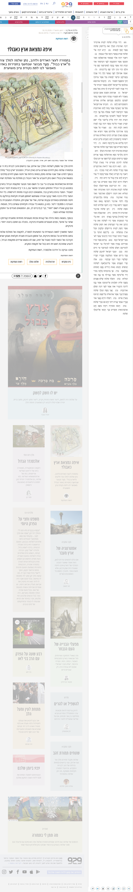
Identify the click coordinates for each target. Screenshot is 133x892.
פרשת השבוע (106, 12)
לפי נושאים (91, 12)
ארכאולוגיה (50, 262)
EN (41, 4)
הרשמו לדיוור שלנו (30, 3)
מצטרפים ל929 (29, 12)
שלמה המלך (34, 262)
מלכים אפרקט (71, 30)
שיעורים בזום (45, 12)
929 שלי (14, 3)
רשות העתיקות (16, 262)
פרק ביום (120, 12)
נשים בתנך (13, 12)
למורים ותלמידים (63, 12)
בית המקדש (66, 262)
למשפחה (79, 12)
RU (47, 4)
